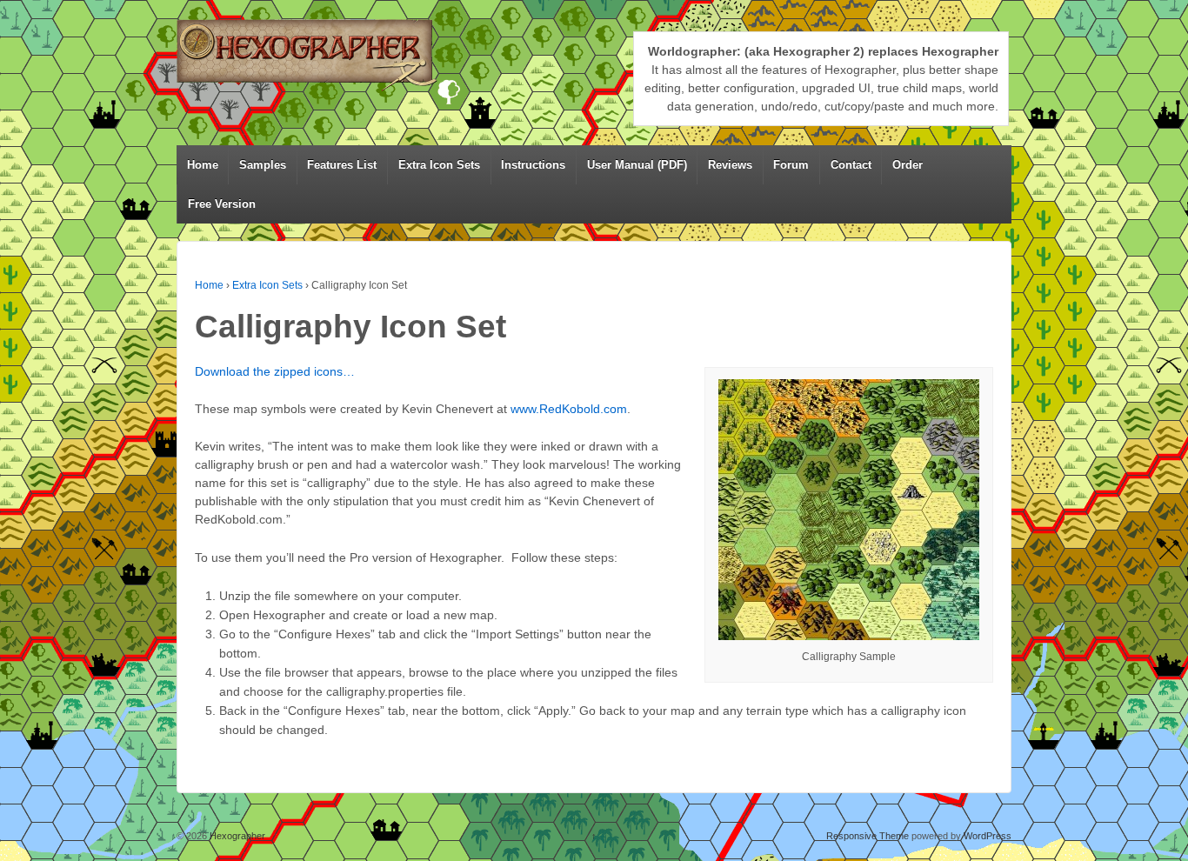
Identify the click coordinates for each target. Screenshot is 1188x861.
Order (907, 164)
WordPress (987, 836)
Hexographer (236, 836)
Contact (851, 164)
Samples (262, 164)
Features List (342, 164)
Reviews (730, 164)
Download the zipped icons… (275, 371)
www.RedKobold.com (569, 409)
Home (202, 164)
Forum (791, 164)
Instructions (533, 164)
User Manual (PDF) (637, 164)
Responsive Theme (867, 836)
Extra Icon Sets (439, 164)
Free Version (222, 203)
